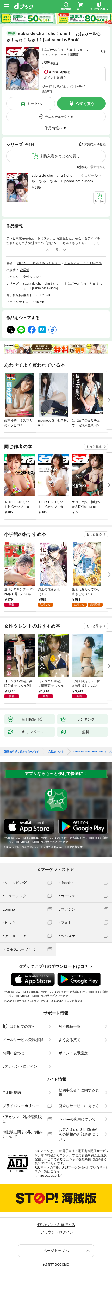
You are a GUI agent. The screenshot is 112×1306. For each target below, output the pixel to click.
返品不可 (47, 91)
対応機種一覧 (69, 1026)
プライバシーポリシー (21, 1106)
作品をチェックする (59, 116)
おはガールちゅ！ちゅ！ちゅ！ (63, 49)
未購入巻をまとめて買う (60, 156)
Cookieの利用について (77, 1119)
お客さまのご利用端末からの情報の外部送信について (79, 1134)
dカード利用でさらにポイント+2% (62, 86)
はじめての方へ (22, 1026)
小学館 (24, 270)
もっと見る (94, 446)
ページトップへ (56, 1251)
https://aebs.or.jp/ (49, 1175)
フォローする (103, 51)
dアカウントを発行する (56, 1225)
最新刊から (98, 167)
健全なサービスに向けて (79, 1106)
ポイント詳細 (53, 77)
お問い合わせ (13, 1053)
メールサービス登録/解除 (23, 1040)
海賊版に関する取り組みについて (23, 1134)
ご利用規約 (12, 1092)
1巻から (82, 167)
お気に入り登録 (95, 144)
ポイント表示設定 (73, 1053)
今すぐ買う (85, 103)
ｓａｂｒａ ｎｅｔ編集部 (60, 54)
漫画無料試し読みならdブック (22, 751)
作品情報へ (53, 128)
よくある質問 (69, 1040)
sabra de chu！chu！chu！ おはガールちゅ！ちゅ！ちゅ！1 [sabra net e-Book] (67, 178)
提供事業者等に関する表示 (79, 1092)
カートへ (34, 103)
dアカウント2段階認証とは (23, 1119)
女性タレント (32, 277)
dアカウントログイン (20, 1066)
